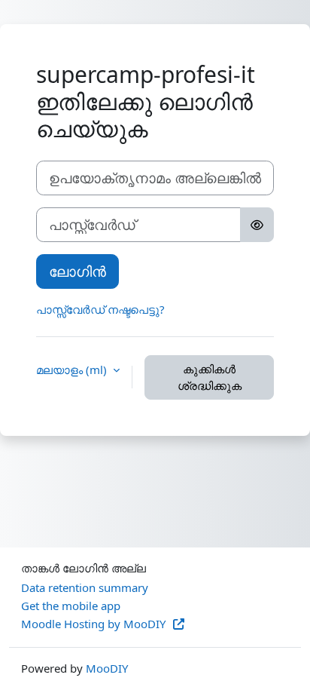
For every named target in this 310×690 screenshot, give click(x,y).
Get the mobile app (70, 605)
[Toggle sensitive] (257, 224)
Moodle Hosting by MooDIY (95, 623)
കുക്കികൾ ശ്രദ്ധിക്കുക (210, 377)
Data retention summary (84, 587)
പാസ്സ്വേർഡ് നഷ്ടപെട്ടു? (100, 309)
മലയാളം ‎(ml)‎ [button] (73, 369)
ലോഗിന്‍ (77, 271)
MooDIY (107, 668)
